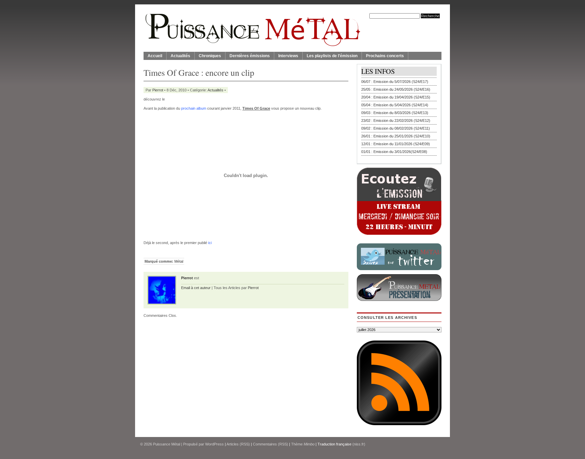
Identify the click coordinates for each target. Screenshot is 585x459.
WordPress (214, 444)
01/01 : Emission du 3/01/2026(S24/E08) (394, 152)
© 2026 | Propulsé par (172, 444)
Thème (303, 444)
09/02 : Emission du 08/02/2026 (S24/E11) (395, 128)
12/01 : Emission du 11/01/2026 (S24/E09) (395, 144)
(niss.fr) (358, 444)
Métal (178, 261)
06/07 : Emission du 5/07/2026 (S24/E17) (394, 82)
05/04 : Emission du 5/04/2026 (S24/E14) (394, 105)
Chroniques (210, 55)
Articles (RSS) (238, 444)
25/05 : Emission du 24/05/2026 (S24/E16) (395, 89)
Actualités (180, 55)
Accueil (155, 55)
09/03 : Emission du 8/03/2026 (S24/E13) (394, 113)
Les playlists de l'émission (332, 55)
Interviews (288, 55)
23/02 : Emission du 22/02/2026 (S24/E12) (395, 120)
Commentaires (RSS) (270, 444)
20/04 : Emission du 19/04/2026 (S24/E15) (395, 97)
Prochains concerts (385, 55)
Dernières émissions (250, 55)
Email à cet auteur (196, 288)
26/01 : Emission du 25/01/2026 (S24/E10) (395, 136)
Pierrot (157, 90)
